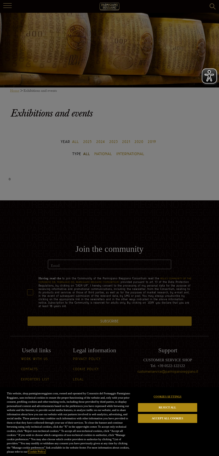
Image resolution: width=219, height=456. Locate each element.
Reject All (167, 407)
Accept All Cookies (167, 418)
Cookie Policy (36, 451)
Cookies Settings (167, 396)
